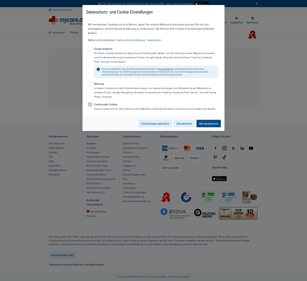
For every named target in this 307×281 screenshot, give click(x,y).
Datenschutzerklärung (131, 40)
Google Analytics (166, 69)
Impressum (154, 40)
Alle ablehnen (184, 123)
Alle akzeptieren (208, 123)
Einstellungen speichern (155, 123)
